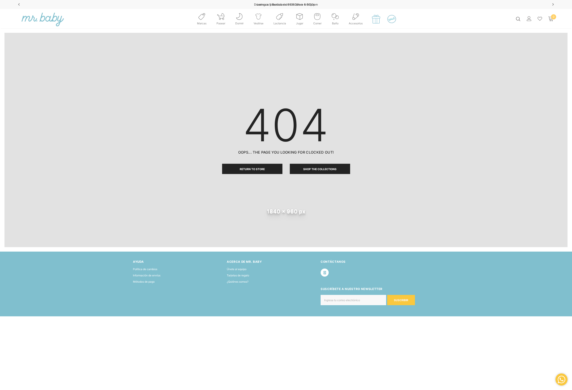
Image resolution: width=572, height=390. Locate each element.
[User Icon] (529, 19)
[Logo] (42, 19)
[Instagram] (325, 273)
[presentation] (19, 4)
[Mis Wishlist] (540, 19)
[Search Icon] (518, 19)
